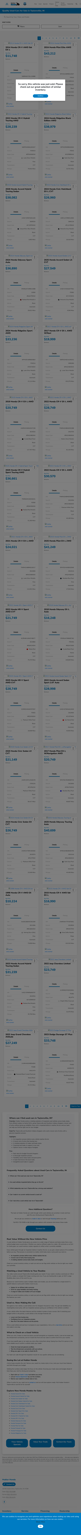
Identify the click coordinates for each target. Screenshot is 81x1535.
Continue (40, 96)
